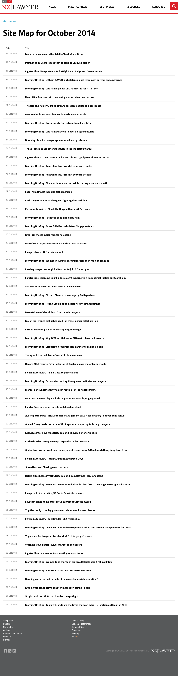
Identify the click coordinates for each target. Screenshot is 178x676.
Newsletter (8, 627)
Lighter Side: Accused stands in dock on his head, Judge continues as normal (67, 157)
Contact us (76, 630)
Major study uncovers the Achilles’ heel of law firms (54, 54)
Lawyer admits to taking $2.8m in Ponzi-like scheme (54, 493)
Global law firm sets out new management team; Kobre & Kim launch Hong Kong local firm (76, 450)
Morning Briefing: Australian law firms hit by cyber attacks (58, 166)
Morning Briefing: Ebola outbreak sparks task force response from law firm (67, 183)
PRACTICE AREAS (77, 7)
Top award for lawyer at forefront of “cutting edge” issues (58, 536)
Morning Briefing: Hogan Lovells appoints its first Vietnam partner (62, 304)
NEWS (52, 7)
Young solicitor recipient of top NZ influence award (53, 355)
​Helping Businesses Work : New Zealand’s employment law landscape (64, 476)
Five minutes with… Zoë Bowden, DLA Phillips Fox (52, 519)
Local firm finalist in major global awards (48, 192)
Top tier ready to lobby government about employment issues (60, 510)
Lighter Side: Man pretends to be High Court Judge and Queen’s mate (63, 71)
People (6, 624)
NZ (9, 1)
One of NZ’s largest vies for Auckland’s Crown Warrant (56, 243)
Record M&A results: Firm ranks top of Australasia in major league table (65, 364)
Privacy (6, 640)
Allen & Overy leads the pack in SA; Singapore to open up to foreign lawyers (67, 424)
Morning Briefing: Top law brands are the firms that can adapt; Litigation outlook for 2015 (76, 605)
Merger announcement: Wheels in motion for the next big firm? (60, 390)
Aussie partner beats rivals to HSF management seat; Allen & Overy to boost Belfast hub (75, 416)
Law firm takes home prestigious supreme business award (58, 502)
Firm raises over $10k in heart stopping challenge (53, 329)
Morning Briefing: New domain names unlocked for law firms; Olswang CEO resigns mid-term (77, 484)
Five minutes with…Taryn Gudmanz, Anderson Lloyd (54, 459)
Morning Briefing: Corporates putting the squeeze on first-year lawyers (65, 381)
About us (7, 636)
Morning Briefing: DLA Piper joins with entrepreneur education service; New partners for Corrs (78, 527)
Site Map (12, 21)
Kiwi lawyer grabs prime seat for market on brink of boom (58, 588)
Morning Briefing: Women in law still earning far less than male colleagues (67, 261)
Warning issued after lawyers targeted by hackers (53, 545)
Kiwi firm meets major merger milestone (48, 235)
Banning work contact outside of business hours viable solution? (61, 579)
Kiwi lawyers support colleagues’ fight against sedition (56, 200)
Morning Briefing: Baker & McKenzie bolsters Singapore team (59, 226)
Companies (8, 620)
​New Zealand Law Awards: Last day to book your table (55, 114)
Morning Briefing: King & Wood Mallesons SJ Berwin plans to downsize (64, 338)
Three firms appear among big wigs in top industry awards (58, 149)
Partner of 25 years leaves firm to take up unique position (57, 63)
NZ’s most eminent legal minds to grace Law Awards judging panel (62, 398)
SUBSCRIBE (158, 7)
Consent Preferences (81, 624)
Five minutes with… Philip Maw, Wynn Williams (51, 372)
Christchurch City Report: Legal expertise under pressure (57, 441)
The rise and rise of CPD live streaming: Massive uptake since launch (63, 106)
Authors (6, 630)
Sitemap (75, 633)
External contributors (12, 633)
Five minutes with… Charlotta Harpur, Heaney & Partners (57, 209)
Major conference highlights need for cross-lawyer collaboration (61, 321)
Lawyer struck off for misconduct (44, 252)
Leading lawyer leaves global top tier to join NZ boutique (57, 269)
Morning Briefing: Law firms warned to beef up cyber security (59, 131)
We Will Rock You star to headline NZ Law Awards (53, 286)
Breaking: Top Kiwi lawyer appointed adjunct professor (56, 140)
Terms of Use (78, 627)
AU (4, 1)
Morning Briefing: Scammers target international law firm (58, 123)
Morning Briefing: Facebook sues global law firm (52, 218)
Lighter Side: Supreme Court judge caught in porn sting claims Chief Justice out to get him (75, 278)
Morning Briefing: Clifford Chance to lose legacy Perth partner (60, 295)
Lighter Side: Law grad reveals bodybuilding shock (53, 407)
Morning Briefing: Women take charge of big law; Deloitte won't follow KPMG (68, 562)
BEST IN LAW (107, 7)
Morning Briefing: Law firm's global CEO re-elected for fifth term (61, 88)
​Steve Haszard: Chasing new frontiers (46, 467)
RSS (74, 636)
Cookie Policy (78, 620)
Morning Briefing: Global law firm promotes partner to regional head (64, 347)
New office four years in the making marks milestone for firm (59, 97)
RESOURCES (133, 7)
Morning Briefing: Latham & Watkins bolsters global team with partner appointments (73, 80)
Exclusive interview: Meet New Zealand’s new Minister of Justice (61, 433)
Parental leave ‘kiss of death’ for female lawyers (52, 312)
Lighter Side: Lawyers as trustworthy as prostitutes (54, 553)
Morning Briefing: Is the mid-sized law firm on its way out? (58, 570)
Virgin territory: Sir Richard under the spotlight (51, 596)
